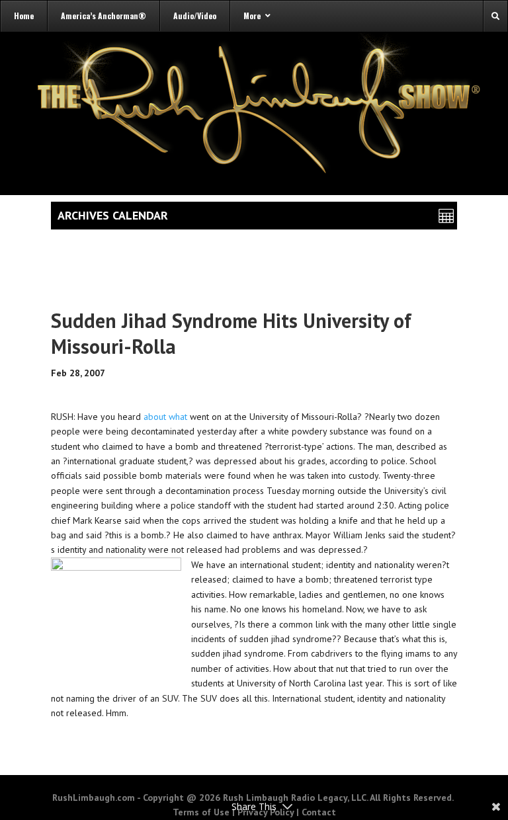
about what (165, 417)
